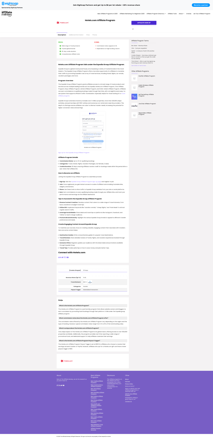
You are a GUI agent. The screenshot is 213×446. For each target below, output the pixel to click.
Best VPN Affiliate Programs (96, 389)
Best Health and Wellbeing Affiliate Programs (96, 405)
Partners (127, 381)
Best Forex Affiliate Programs (96, 421)
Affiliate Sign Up (144, 23)
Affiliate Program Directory (155, 14)
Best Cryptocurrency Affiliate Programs (97, 385)
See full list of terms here (138, 65)
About (181, 14)
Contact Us (128, 401)
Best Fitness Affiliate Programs (97, 400)
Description (62, 35)
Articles (188, 14)
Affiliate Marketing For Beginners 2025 (132, 14)
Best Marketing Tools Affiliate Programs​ (97, 425)
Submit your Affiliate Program (131, 394)
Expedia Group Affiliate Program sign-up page (86, 182)
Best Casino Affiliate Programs (97, 417)
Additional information (76, 35)
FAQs (88, 35)
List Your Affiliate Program (201, 14)
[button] (58, 385)
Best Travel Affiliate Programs (96, 410)
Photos (94, 35)
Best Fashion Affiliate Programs (97, 397)
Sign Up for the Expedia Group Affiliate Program (73, 153)
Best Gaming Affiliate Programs (97, 413)
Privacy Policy (129, 384)
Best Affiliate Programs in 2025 (107, 14)
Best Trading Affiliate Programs (97, 381)
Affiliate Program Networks (96, 429)
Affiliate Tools (172, 14)
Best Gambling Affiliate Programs (97, 393)
